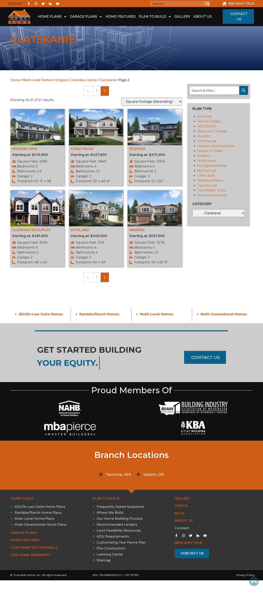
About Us (202, 16)
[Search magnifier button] (207, 3)
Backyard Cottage (212, 131)
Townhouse (207, 185)
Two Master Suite (211, 190)
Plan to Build (106, 498)
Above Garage (209, 121)
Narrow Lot (206, 171)
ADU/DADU (206, 126)
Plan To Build (152, 16)
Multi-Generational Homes (224, 314)
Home (15, 80)
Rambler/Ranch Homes (99, 314)
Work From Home (212, 195)
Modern (204, 156)
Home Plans (49, 16)
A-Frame (204, 116)
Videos (181, 506)
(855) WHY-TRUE (188, 543)
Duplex (203, 136)
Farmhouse (206, 141)
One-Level (206, 175)
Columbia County (83, 80)
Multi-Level (206, 161)
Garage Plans (83, 16)
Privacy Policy (245, 575)
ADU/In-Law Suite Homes (41, 314)
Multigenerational (212, 166)
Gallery (182, 16)
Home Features (120, 16)
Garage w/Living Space (215, 146)
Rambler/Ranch (210, 180)
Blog (180, 513)
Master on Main (210, 151)
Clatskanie (108, 80)
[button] (40, 314)
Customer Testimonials (34, 548)
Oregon (61, 80)
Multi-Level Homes (37, 80)
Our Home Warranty (30, 555)
